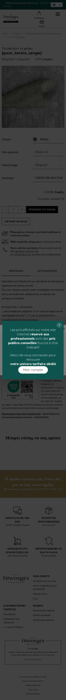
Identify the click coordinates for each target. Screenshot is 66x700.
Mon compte (33, 370)
